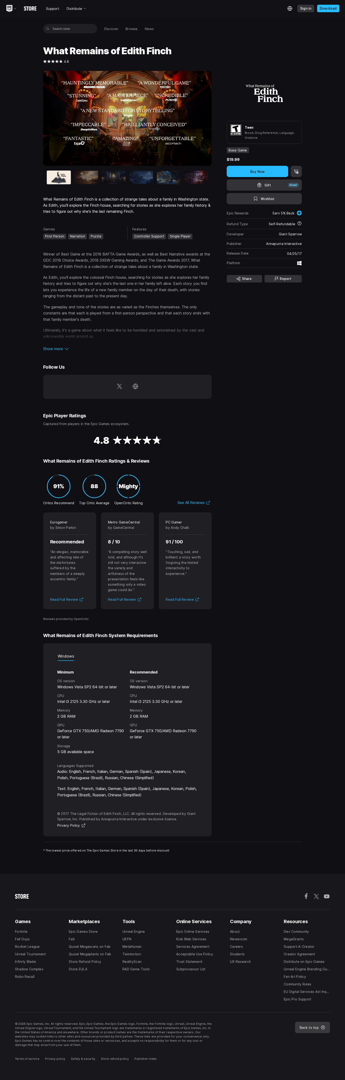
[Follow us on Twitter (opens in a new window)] (119, 387)
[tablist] (127, 656)
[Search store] (47, 28)
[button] (127, 349)
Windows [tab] (66, 656)
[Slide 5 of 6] (169, 177)
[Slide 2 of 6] (86, 177)
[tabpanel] (127, 708)
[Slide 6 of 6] (196, 177)
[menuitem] (111, 29)
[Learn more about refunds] (299, 224)
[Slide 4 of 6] (141, 177)
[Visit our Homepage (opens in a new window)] (135, 387)
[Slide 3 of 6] (114, 177)
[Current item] (59, 177)
